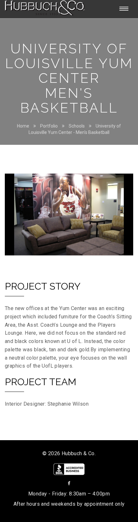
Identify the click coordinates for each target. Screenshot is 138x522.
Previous (14, 216)
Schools (77, 126)
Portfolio (49, 126)
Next (123, 216)
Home (23, 126)
